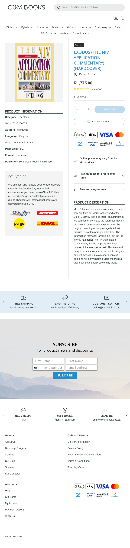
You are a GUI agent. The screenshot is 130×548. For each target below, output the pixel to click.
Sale (117, 27)
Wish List (10, 516)
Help (7, 490)
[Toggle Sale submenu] (122, 27)
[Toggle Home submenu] (90, 27)
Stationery (101, 27)
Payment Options (14, 509)
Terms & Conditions (79, 461)
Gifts (70, 27)
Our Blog (10, 461)
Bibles (10, 27)
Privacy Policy (76, 448)
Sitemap (9, 467)
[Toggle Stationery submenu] (110, 27)
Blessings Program (15, 448)
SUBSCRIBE (65, 375)
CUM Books (17, 536)
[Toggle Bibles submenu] (16, 27)
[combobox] (89, 7)
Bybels (25, 27)
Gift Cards (46, 33)
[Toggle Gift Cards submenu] (55, 33)
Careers (9, 454)
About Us (10, 441)
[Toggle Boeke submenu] (47, 27)
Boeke (40, 27)
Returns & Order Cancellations (85, 454)
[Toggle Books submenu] (62, 27)
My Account (11, 503)
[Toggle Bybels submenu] (32, 27)
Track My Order (76, 467)
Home (84, 27)
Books (56, 27)
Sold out (109, 109)
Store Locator (81, 33)
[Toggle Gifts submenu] (75, 27)
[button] (123, 18)
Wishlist (64, 33)
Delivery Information (79, 441)
